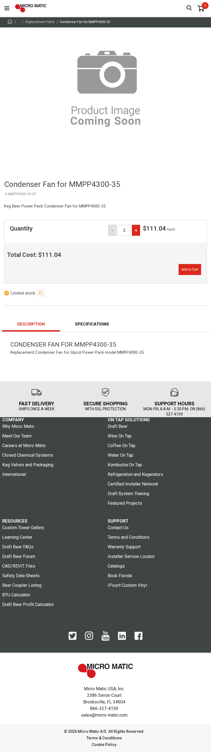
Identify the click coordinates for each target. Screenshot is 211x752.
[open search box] (189, 8)
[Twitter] (72, 638)
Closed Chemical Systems (27, 455)
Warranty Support (124, 546)
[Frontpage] (10, 22)
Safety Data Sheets (21, 575)
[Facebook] (138, 638)
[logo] (30, 8)
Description (31, 324)
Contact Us (118, 527)
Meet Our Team (17, 436)
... (19, 22)
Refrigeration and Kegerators (135, 474)
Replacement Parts (39, 22)
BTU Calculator (16, 594)
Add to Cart (189, 269)
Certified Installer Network (133, 484)
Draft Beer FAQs (18, 546)
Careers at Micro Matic (24, 445)
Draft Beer (117, 426)
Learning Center (17, 537)
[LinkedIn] (122, 638)
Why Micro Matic (18, 426)
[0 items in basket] (201, 8)
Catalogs (116, 566)
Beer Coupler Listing (21, 585)
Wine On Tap (120, 436)
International (14, 474)
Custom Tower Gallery (23, 527)
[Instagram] (89, 638)
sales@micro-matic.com (104, 715)
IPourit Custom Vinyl (127, 585)
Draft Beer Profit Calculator (28, 604)
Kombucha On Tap (125, 464)
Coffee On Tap (121, 445)
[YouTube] (105, 639)
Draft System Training (128, 493)
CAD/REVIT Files (18, 566)
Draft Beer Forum (18, 556)
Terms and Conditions (128, 537)
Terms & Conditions (104, 738)
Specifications (92, 324)
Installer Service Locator (131, 556)
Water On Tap (120, 455)
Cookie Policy (104, 744)
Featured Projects (125, 503)
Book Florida (120, 575)
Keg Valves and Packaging (27, 464)
